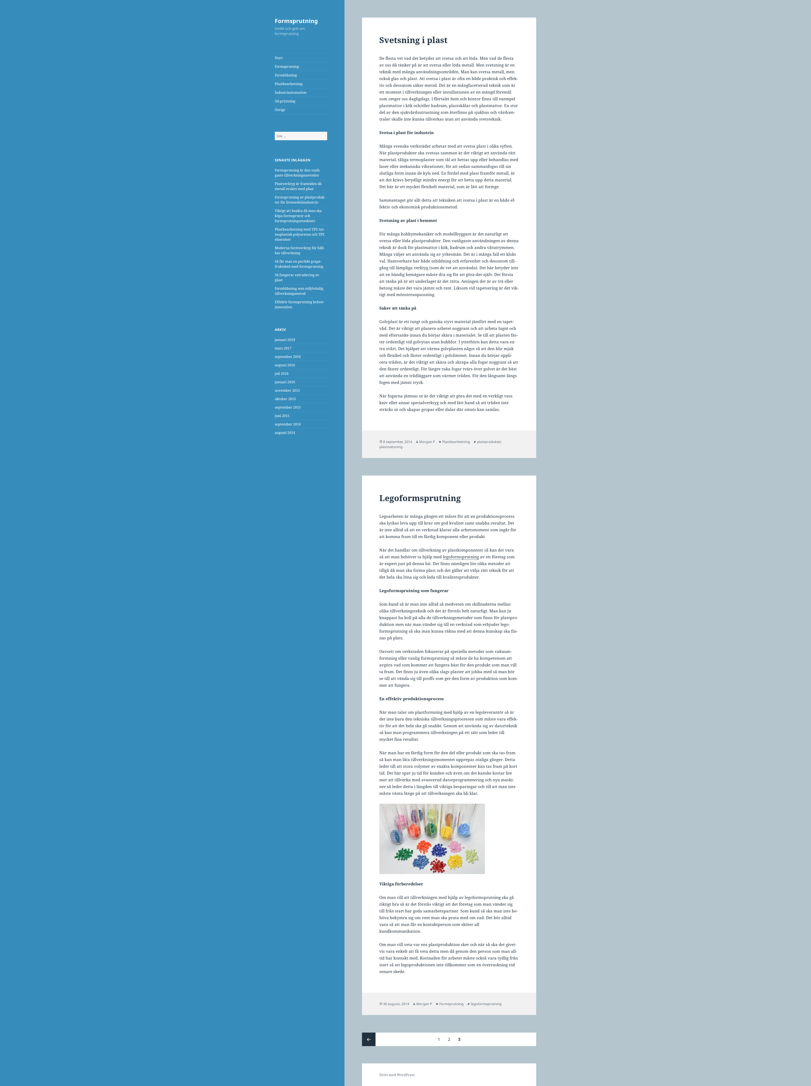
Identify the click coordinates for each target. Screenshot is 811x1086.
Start (279, 58)
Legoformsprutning (420, 497)
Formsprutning (296, 21)
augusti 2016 (285, 365)
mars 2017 (283, 348)
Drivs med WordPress (397, 1074)
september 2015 (288, 407)
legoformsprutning (461, 557)
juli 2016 (281, 373)
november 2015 (287, 390)
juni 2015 (282, 415)
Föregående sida (369, 1039)
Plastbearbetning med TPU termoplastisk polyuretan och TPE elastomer (300, 234)
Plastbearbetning (289, 84)
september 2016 (288, 356)
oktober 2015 (285, 399)
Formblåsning (286, 75)
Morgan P (427, 441)
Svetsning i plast (413, 39)
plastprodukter (489, 441)
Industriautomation (290, 92)
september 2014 (288, 424)
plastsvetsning (391, 446)
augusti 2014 (285, 432)
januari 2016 (285, 382)
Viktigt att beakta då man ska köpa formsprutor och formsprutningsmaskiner (298, 215)
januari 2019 (285, 339)
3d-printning (285, 101)
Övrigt (280, 109)
